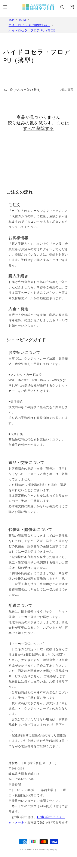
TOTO (22, 20)
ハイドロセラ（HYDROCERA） (29, 25)
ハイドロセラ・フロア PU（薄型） (33, 30)
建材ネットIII (32, 849)
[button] (5, 7)
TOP (11, 20)
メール (19, 822)
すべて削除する (38, 128)
